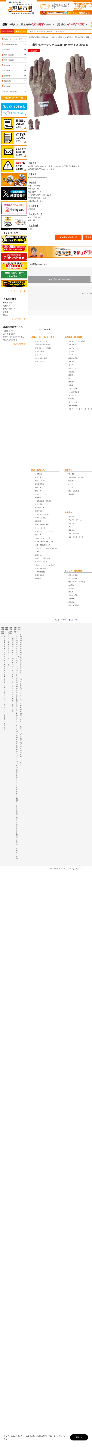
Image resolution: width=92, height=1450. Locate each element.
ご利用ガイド (8, 331)
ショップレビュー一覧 (4, 696)
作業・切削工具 (38, 470)
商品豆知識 (21, 650)
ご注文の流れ (17, 639)
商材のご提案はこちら (4, 675)
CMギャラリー (21, 719)
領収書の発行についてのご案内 (17, 755)
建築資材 (68, 512)
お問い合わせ (17, 734)
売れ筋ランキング (21, 759)
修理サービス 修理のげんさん (21, 738)
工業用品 (7, 49)
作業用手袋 (7, 303)
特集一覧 (21, 709)
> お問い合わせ (19, 344)
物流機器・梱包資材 (73, 337)
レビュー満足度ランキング (4, 718)
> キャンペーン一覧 (17, 291)
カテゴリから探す (45, 329)
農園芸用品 (7, 81)
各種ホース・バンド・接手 (42, 337)
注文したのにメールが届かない (17, 783)
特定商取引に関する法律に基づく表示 (12, 662)
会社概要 (4, 639)
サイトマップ (12, 706)
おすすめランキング (21, 665)
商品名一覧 (8, 648)
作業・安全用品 (9, 55)
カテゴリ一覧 (7, 31)
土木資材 (7, 70)
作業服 (6, 312)
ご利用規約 (12, 640)
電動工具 (6, 306)
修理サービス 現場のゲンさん (13, 337)
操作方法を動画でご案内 (17, 834)
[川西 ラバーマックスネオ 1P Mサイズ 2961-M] (34, 124)
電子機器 (7, 86)
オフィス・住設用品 (73, 571)
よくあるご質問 (9, 334)
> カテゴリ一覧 (19, 319)
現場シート (7, 315)
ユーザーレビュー (59, 279)
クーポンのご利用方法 (17, 684)
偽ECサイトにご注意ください (17, 810)
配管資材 (68, 470)
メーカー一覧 (8, 660)
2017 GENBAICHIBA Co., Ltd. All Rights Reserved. (66, 869)
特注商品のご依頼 (10, 340)
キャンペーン (21, 698)
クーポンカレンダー (21, 683)
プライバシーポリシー (12, 689)
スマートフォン (68, 620)
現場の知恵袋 (21, 639)
